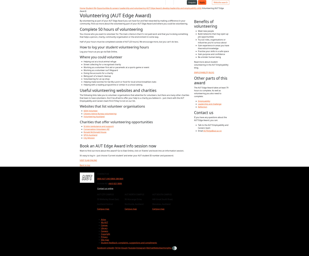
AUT (4, 3)
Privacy (104, 237)
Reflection (202, 107)
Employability (204, 101)
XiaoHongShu (165, 248)
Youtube (132, 248)
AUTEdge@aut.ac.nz (212, 131)
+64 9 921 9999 (115, 183)
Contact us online (105, 188)
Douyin (124, 248)
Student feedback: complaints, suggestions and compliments (129, 242)
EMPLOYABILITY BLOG (204, 72)
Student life (91, 8)
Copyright (105, 234)
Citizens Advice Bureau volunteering (100, 113)
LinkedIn (110, 248)
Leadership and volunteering (132, 8)
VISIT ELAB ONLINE (88, 160)
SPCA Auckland (90, 135)
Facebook (101, 248)
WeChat (149, 248)
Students (159, 2)
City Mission (89, 138)
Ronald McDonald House (95, 132)
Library (104, 228)
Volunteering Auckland (94, 116)
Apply (202, 2)
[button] (12, 3)
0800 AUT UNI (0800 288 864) (110, 178)
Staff (169, 2)
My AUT (104, 222)
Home (82, 8)
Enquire (192, 2)
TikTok (118, 248)
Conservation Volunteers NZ (96, 129)
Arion (103, 219)
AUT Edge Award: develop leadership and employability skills (173, 8)
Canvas (104, 225)
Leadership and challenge (209, 104)
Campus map (103, 209)
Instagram (141, 248)
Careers (104, 231)
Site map (105, 239)
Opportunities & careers (108, 8)
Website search (221, 2)
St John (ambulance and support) (99, 126)
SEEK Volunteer (91, 110)
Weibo (156, 248)
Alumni (179, 2)
